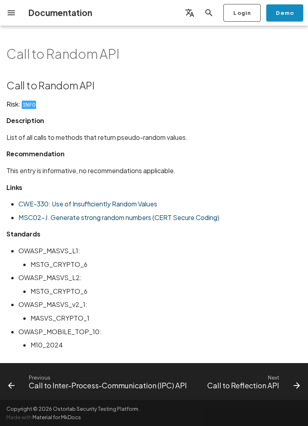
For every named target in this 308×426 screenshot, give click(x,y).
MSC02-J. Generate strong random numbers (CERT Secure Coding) (118, 217)
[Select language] (190, 13)
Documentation (60, 12)
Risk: (20, 104)
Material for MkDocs (56, 417)
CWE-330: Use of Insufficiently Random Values (87, 204)
